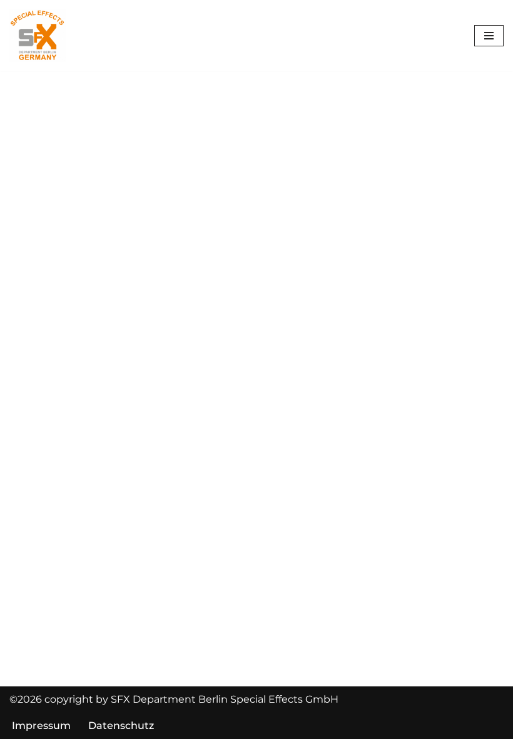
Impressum (41, 725)
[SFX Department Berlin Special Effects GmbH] (37, 35)
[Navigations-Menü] (489, 35)
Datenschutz (121, 725)
